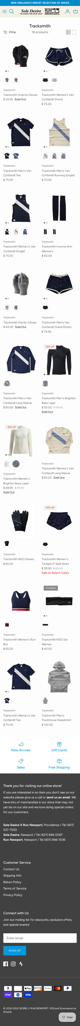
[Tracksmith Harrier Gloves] (20, 283)
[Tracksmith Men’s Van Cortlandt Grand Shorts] (59, 283)
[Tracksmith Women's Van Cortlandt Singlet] (20, 208)
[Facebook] (5, 964)
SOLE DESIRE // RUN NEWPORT (30, 1008)
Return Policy (12, 882)
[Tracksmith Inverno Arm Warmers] (59, 208)
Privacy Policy (12, 895)
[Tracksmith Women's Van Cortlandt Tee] (20, 676)
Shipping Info (12, 875)
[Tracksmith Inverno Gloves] (20, 56)
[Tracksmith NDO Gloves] (20, 520)
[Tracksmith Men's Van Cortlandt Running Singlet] (59, 132)
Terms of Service (14, 888)
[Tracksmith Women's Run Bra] (20, 601)
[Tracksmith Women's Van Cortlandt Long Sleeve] (59, 440)
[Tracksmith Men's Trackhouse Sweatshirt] (59, 676)
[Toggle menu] (4, 11)
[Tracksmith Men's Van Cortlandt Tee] (20, 132)
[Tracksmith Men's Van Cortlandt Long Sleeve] (20, 359)
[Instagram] (13, 964)
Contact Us (11, 869)
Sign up (15, 950)
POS (52, 1008)
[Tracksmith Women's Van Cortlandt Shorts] (59, 56)
